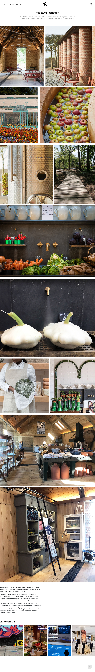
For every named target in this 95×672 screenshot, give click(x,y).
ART (17, 4)
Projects (5, 4)
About (12, 4)
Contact (23, 4)
